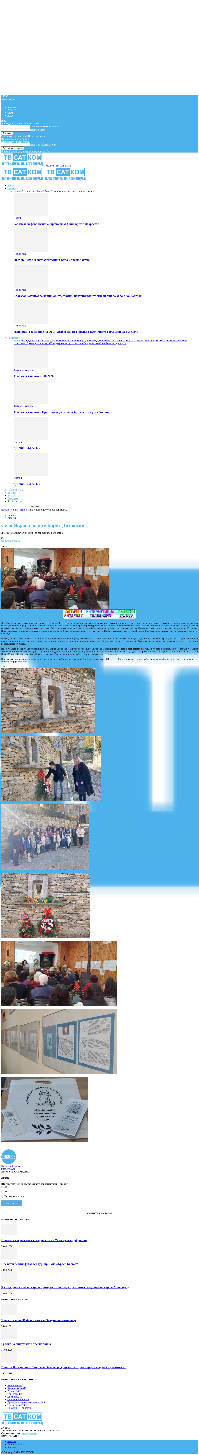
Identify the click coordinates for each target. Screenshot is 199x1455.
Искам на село (132, 340)
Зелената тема (109, 340)
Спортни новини (76, 191)
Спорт (102, 343)
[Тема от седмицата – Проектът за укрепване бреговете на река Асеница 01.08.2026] (31, 403)
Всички (18, 191)
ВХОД (10, 115)
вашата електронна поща (43, 144)
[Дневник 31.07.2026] (31, 439)
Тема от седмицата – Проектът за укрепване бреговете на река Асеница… (63, 412)
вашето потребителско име (44, 126)
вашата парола (37, 129)
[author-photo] (8, 1163)
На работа (165, 340)
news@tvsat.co (29, 1433)
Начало (11, 185)
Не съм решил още (14, 1196)
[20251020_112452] (59, 1073)
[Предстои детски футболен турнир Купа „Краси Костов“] (31, 251)
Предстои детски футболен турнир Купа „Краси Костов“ (52, 259)
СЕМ (10, 112)
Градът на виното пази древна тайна (26, 1344)
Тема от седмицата (116, 343)
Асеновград (28, 191)
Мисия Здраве (152, 340)
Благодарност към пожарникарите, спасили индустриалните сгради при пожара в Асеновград (78, 295)
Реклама (11, 110)
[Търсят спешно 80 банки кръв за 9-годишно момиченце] (9, 1314)
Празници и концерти (38, 343)
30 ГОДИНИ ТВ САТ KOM (36, 340)
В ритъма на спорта (75, 340)
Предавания (13, 337)
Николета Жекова (10, 541)
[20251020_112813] (59, 1005)
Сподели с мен (91, 343)
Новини (11, 188)
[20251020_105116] (44, 1141)
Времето (11, 492)
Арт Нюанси (58, 340)
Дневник (90, 340)
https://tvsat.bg (8, 1169)
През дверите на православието (66, 343)
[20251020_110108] (48, 732)
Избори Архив (50, 191)
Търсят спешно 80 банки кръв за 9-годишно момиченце (38, 1320)
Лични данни (14, 1444)
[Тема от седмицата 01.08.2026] (31, 367)
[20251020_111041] (51, 800)
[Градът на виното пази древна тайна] (9, 1337)
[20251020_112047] (45, 937)
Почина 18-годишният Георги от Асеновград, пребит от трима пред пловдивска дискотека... (63, 1367)
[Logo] (22, 180)
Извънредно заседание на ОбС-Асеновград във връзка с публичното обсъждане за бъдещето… (77, 331)
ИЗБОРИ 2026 (15, 490)
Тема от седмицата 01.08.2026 (34, 376)
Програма (12, 498)
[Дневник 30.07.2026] (31, 475)
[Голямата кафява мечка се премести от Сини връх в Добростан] (31, 215)
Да (5, 1187)
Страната (90, 191)
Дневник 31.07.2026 (27, 447)
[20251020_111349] (45, 869)
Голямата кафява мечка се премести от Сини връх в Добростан (56, 224)
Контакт (11, 107)
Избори (38, 191)
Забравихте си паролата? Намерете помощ (23, 136)
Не (5, 1191)
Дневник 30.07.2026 (27, 484)
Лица (142, 340)
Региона (62, 191)
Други (98, 340)
